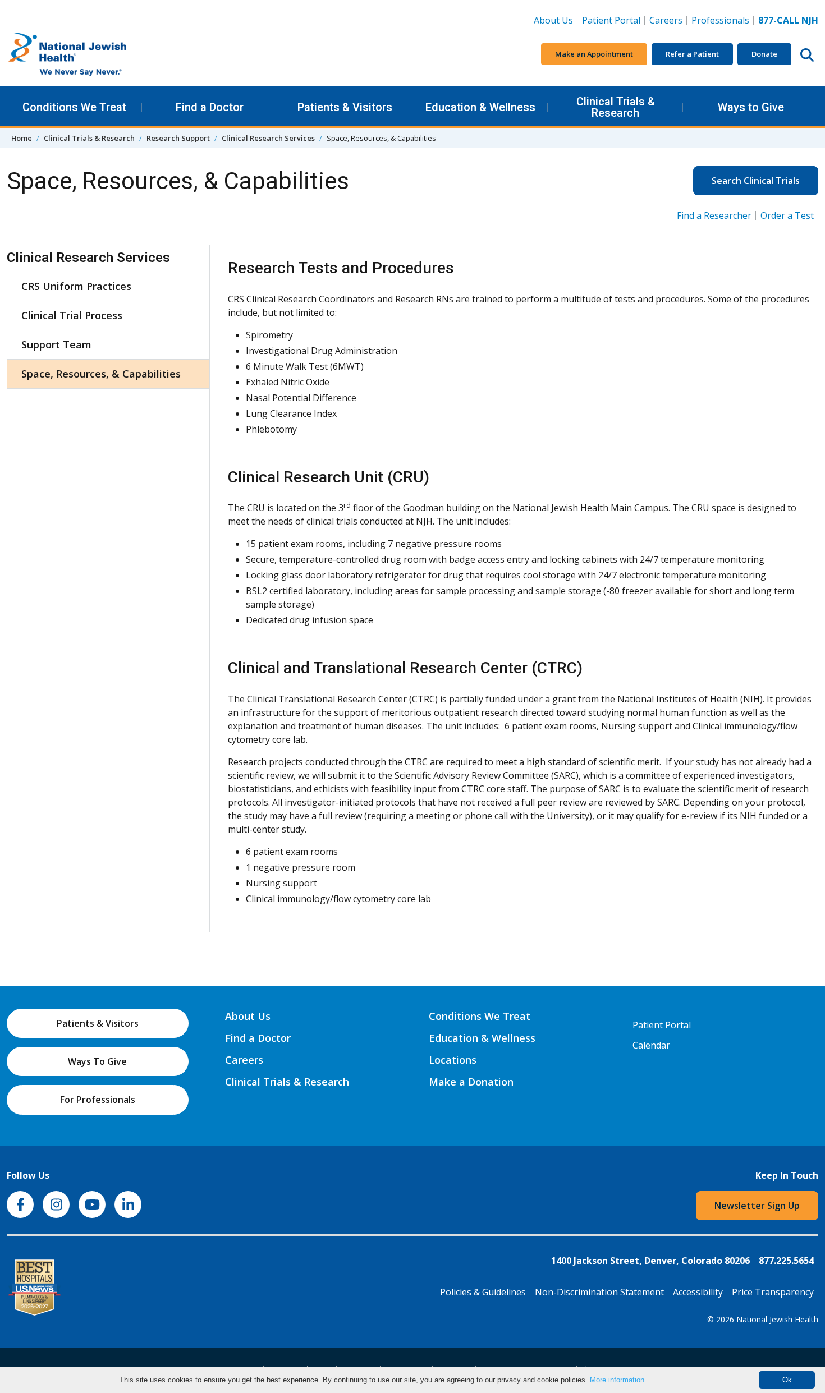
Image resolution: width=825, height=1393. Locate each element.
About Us (553, 20)
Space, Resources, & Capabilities (101, 373)
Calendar (651, 1045)
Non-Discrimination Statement (599, 1292)
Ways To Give (97, 1061)
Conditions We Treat (74, 107)
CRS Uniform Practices (76, 286)
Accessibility (698, 1292)
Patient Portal (611, 20)
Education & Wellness (480, 107)
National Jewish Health (777, 1319)
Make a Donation (471, 1081)
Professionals (720, 20)
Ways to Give (751, 107)
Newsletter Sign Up (757, 1205)
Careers (668, 19)
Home (21, 138)
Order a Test (787, 215)
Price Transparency (773, 1292)
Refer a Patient (692, 54)
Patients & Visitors (344, 107)
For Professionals (97, 1099)
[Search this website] (807, 54)
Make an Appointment (594, 54)
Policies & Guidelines (483, 1292)
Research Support (178, 138)
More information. (618, 1380)
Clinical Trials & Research (615, 107)
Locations (452, 1059)
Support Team (56, 344)
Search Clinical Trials (756, 180)
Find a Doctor (210, 107)
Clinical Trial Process (71, 315)
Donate (764, 54)
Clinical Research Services (268, 138)
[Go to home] (91, 54)
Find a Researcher (714, 215)
